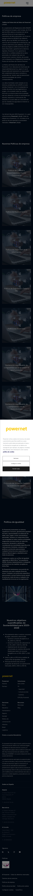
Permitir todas (16, 469)
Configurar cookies (16, 464)
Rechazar (16, 458)
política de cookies (8, 452)
